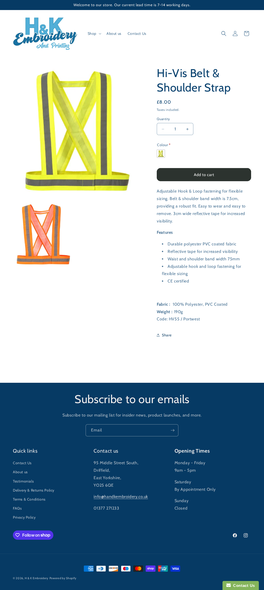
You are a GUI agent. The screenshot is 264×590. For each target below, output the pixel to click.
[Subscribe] (172, 430)
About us (20, 472)
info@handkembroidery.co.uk (121, 496)
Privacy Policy (24, 517)
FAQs (17, 508)
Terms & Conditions (29, 499)
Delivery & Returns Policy (33, 490)
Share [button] (166, 335)
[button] (94, 33)
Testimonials (23, 481)
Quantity (163, 119)
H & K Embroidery (36, 578)
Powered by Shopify (63, 578)
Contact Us (22, 463)
